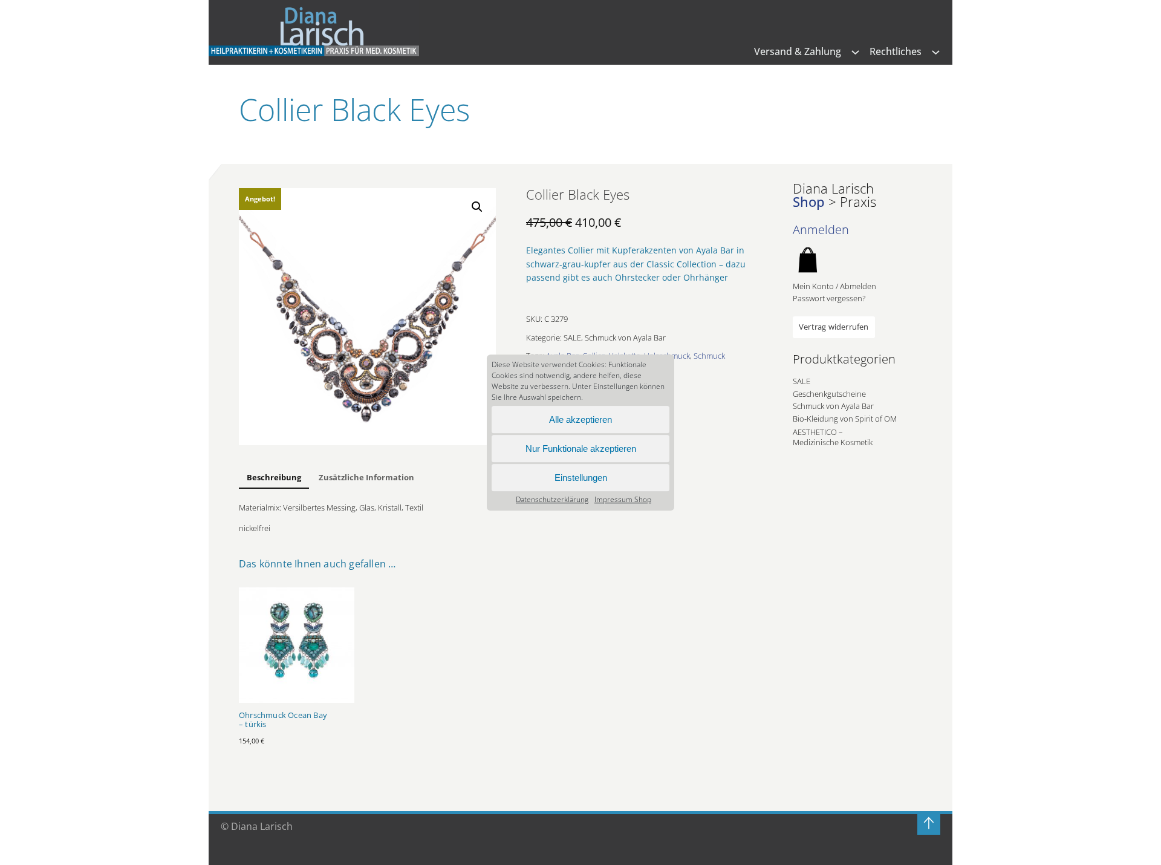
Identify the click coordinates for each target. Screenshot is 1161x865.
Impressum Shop (622, 499)
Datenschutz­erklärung (552, 499)
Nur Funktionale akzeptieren (580, 448)
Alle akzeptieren (580, 419)
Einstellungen (580, 477)
